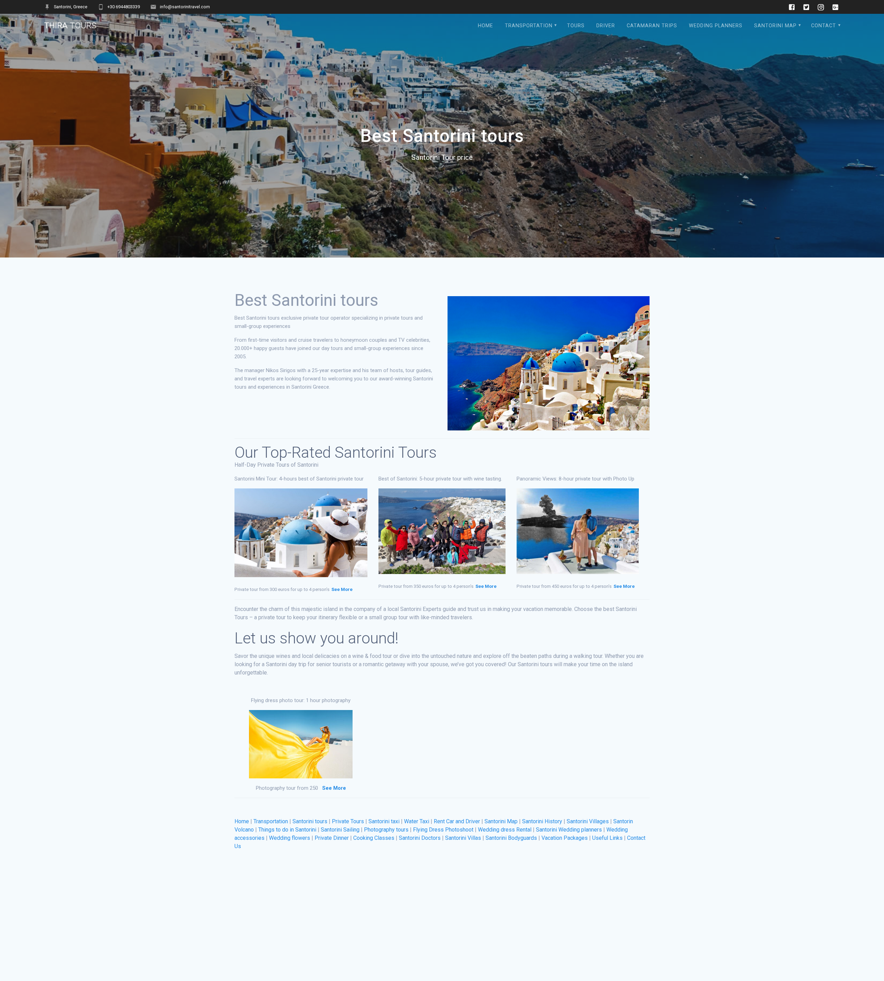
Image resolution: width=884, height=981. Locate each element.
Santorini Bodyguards (511, 838)
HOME (485, 26)
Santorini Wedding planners (569, 829)
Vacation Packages (564, 838)
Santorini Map (775, 26)
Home (241, 821)
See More (342, 589)
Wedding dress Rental (504, 829)
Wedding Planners (715, 26)
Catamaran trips (652, 26)
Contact (823, 26)
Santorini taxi (384, 821)
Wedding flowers (289, 838)
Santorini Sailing (340, 829)
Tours (576, 26)
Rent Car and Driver (457, 821)
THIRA (70, 25)
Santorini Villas (463, 838)
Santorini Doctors (420, 838)
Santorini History (542, 821)
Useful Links (607, 838)
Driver (605, 26)
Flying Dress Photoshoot (443, 829)
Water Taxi (416, 821)
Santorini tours (309, 821)
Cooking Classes (373, 838)
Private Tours (348, 821)
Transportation (528, 26)
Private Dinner (332, 838)
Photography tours (386, 829)
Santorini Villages (588, 821)
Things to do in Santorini (287, 829)
